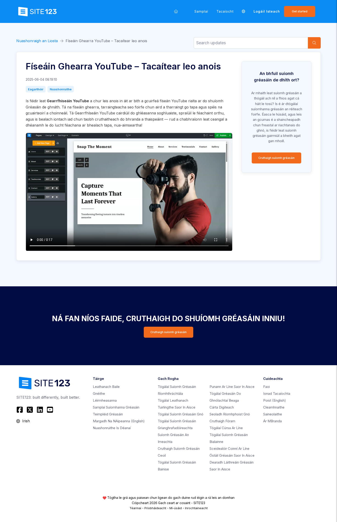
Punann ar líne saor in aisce (232, 386)
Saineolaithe (272, 414)
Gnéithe (99, 393)
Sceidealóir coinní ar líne (229, 448)
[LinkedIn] (39, 409)
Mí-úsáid (175, 508)
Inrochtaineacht (196, 508)
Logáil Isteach (267, 11)
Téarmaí (135, 508)
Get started (299, 11)
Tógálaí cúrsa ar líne (226, 428)
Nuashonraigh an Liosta (37, 41)
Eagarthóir (35, 89)
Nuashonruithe (61, 89)
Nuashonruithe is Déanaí (112, 428)
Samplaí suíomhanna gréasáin (116, 407)
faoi (266, 386)
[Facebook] (20, 409)
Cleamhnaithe (274, 407)
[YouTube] (50, 409)
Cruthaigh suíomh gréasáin (276, 158)
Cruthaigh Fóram (222, 421)
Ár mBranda (272, 421)
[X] (29, 409)
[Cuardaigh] (314, 43)
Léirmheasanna (105, 400)
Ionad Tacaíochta (276, 393)
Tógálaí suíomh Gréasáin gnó (180, 414)
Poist (274, 400)
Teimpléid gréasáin (108, 414)
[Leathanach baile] (176, 11)
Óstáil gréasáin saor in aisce (232, 455)
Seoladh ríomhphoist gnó (230, 414)
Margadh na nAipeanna (119, 421)
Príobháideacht (155, 508)
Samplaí (201, 11)
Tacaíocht (225, 11)
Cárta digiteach (222, 407)
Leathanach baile (106, 386)
